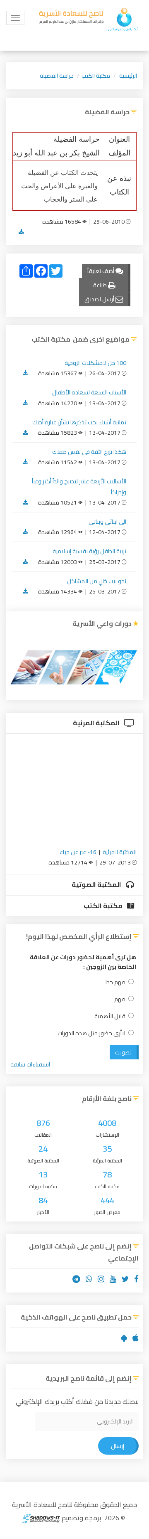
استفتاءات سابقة (30, 1064)
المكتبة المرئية (97, 723)
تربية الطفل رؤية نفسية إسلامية (89, 551)
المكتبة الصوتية (97, 884)
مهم (119, 999)
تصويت (123, 1052)
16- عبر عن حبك (78, 852)
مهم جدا (115, 982)
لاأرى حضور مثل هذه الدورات (91, 1033)
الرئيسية (128, 75)
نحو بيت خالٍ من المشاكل (96, 581)
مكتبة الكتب (96, 75)
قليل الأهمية (109, 1016)
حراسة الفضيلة (57, 75)
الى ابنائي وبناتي (107, 521)
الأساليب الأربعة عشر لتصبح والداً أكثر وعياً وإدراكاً (79, 486)
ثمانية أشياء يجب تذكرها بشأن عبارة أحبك (79, 422)
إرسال (117, 1446)
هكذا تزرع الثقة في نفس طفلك (89, 451)
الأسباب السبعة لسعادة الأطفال (89, 392)
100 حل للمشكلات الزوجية (95, 362)
